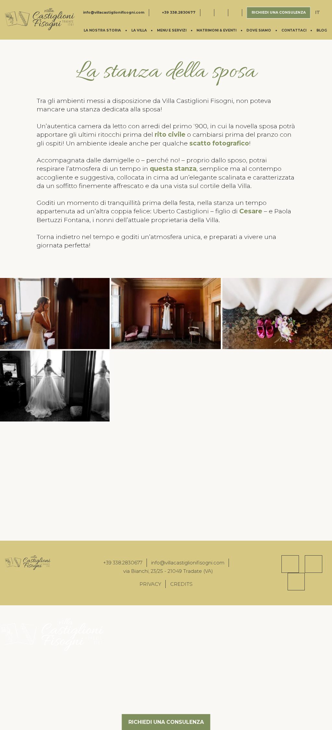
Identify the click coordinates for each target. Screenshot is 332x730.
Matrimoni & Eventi (216, 30)
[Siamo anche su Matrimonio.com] (296, 581)
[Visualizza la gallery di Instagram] (313, 564)
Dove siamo (258, 30)
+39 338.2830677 (179, 12)
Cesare (250, 211)
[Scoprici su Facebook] (290, 564)
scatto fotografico (219, 143)
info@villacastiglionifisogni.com (113, 12)
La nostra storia (102, 30)
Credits (181, 584)
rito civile (170, 134)
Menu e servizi (171, 30)
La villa (139, 30)
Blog (321, 30)
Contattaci (293, 30)
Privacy (150, 584)
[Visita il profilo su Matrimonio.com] (237, 12)
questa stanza (173, 168)
